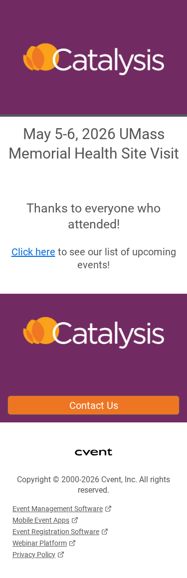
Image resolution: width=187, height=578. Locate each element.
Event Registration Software (55, 532)
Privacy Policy (33, 555)
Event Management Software (57, 509)
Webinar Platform (39, 543)
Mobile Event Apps (40, 520)
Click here (33, 252)
